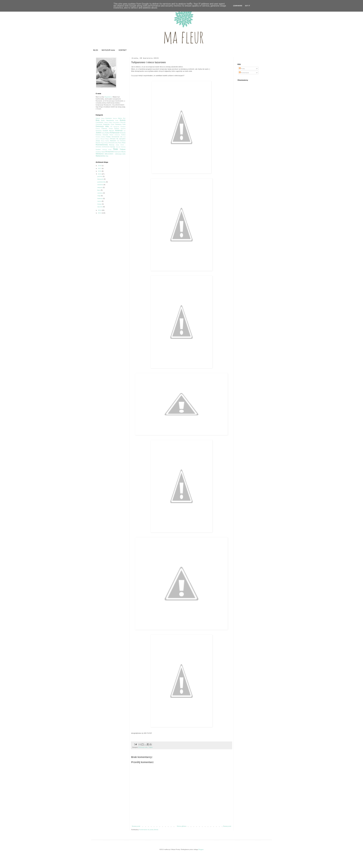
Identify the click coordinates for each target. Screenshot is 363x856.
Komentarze (245, 72)
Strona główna (181, 826)
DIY (111, 126)
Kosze (111, 134)
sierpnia (100, 187)
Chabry (110, 122)
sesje (117, 145)
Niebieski (113, 140)
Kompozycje (114, 133)
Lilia (121, 136)
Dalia (124, 124)
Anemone (108, 118)
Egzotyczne (116, 126)
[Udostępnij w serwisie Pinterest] (150, 744)
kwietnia (100, 198)
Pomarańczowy (113, 142)
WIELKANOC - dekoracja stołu (115, 154)
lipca (99, 190)
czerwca (100, 193)
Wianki (123, 151)
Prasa (120, 142)
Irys (124, 130)
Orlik (118, 140)
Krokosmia (117, 134)
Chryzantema (116, 122)
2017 (100, 168)
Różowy (111, 145)
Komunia (122, 133)
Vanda (103, 151)
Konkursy (98, 134)
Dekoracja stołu (142, 747)
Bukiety (122, 120)
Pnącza (102, 142)
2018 (100, 165)
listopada (100, 179)
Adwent (98, 118)
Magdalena (108, 97)
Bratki (116, 120)
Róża (123, 142)
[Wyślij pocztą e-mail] (139, 744)
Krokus (123, 134)
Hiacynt (111, 130)
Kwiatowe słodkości (101, 136)
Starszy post (227, 826)
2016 (100, 171)
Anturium (115, 118)
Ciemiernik (99, 124)
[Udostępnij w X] (145, 744)
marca (99, 201)
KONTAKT (122, 50)
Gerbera (116, 128)
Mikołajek (113, 138)
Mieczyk (103, 138)
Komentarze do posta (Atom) (148, 829)
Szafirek (98, 149)
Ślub (115, 149)
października (101, 182)
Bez (124, 118)
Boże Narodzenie (107, 120)
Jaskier (98, 133)
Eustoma (98, 128)
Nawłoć (107, 140)
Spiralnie (112, 147)
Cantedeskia (99, 122)
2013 (100, 213)
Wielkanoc (100, 154)
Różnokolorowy (102, 145)
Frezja (111, 128)
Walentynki (117, 151)
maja (99, 195)
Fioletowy (104, 128)
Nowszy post (136, 826)
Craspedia (106, 124)
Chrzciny (122, 122)
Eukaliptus (123, 126)
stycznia (100, 206)
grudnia (100, 176)
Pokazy (106, 142)
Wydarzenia (100, 156)
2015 (100, 174)
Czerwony (118, 124)
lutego (99, 204)
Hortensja (119, 131)
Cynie (112, 124)
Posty (243, 68)
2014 (100, 210)
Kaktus (103, 133)
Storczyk (118, 147)
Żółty (106, 156)
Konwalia (105, 134)
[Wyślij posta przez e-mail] (135, 744)
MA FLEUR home (108, 50)
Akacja (103, 118)
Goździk (105, 130)
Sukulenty (123, 147)
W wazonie (109, 152)
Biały (98, 120)
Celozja (106, 122)
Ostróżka (122, 140)
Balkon (120, 118)
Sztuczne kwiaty (107, 149)
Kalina (107, 133)
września (100, 184)
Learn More (237, 6)
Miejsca (107, 138)
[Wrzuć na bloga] (142, 744)
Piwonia (98, 142)
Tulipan (150, 747)
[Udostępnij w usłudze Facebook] (147, 744)
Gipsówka (123, 128)
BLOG (95, 50)
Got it (247, 6)
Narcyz (103, 140)
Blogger (200, 849)
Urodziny (98, 151)
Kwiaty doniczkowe (112, 136)
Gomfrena (99, 130)
